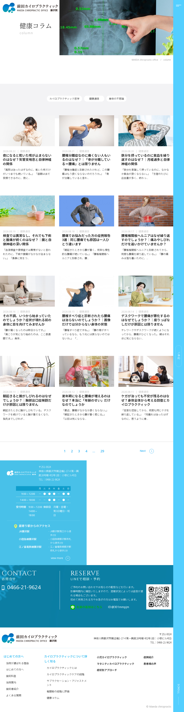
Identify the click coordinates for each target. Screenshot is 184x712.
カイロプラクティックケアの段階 (65, 674)
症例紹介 (149, 657)
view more (57, 558)
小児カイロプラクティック (112, 657)
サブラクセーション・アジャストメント (67, 683)
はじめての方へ (15, 669)
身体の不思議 (116, 98)
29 (102, 451)
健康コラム (53, 698)
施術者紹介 (12, 689)
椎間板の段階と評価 (58, 691)
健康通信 (94, 98)
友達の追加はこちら (89, 607)
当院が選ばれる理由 (17, 663)
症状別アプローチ (107, 670)
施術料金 (11, 676)
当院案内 (11, 682)
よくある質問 (13, 695)
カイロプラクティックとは (62, 668)
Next (143, 450)
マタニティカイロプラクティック (115, 663)
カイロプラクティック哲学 (64, 98)
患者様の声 (150, 663)
